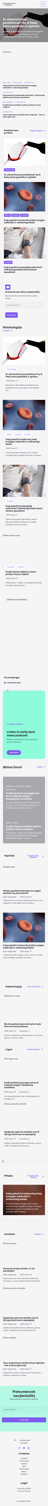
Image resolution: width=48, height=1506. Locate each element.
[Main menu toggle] (42, 4)
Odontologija (24, 1469)
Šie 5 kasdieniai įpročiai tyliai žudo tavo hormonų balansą (22, 1025)
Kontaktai (24, 1474)
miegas (29, 786)
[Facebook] (24, 1448)
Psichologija (9, 170)
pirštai (16, 823)
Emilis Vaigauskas (9, 897)
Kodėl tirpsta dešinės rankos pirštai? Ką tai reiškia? (22, 106)
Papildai (17, 83)
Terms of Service (24, 1491)
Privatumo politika (24, 1488)
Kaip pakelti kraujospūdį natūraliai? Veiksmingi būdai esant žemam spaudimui (24, 96)
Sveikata (29, 83)
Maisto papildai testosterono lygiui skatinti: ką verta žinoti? (22, 892)
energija (9, 786)
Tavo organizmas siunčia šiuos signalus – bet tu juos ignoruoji (24, 116)
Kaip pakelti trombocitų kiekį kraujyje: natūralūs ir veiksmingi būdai (20, 87)
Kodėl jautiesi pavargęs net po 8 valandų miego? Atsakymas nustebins (22, 796)
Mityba (7, 83)
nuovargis (11, 790)
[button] (37, 131)
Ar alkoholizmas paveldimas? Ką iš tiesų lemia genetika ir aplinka (21, 23)
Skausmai (8, 102)
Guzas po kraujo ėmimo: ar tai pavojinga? (19, 1269)
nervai (8, 823)
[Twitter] (29, 1448)
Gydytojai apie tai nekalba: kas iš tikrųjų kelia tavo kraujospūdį (21, 1133)
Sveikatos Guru (14, 683)
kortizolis (19, 786)
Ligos (24, 1466)
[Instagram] (19, 1448)
